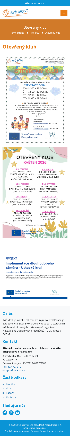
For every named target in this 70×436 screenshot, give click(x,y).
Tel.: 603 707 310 (12, 366)
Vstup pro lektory (57, 431)
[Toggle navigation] (63, 13)
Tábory (10, 392)
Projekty (34, 32)
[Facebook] (5, 412)
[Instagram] (11, 412)
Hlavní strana (17, 32)
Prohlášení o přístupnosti (17, 431)
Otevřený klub (52, 32)
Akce (8, 388)
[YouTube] (17, 412)
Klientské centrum (36, 3)
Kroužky (10, 384)
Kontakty (11, 397)
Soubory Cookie (39, 431)
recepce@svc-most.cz (15, 370)
